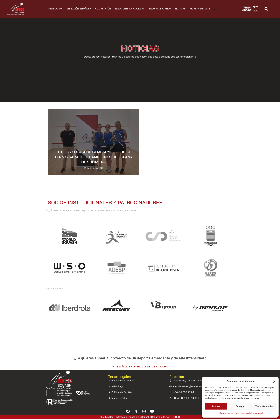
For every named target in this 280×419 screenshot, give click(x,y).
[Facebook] (128, 411)
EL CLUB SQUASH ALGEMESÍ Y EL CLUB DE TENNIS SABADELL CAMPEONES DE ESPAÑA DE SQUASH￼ (93, 157)
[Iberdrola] (69, 307)
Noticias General (128, 114)
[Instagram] (144, 411)
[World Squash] (69, 237)
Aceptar (216, 406)
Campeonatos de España (103, 114)
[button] (274, 381)
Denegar (240, 406)
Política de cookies (225, 413)
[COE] (210, 237)
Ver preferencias (264, 406)
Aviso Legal (258, 413)
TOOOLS (175, 417)
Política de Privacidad (243, 413)
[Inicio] (15, 9)
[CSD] (163, 237)
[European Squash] (116, 237)
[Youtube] (152, 411)
